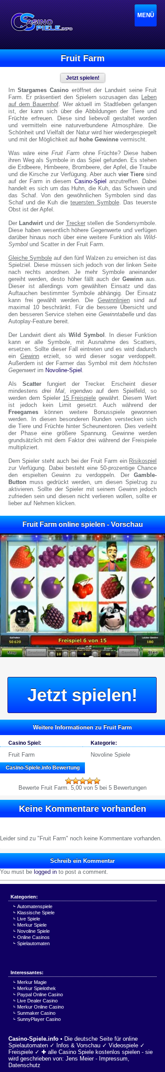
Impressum (113, 1058)
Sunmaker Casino (36, 1013)
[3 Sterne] (82, 780)
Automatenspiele (34, 906)
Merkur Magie (32, 982)
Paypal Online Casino (40, 994)
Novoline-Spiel (63, 370)
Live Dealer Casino (37, 1000)
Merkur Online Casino (40, 1006)
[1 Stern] (68, 780)
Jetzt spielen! (82, 695)
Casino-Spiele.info (33, 1038)
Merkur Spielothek (36, 988)
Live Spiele (28, 918)
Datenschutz (24, 1065)
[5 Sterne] (96, 780)
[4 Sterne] (89, 780)
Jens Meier (80, 1058)
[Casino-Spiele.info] (41, 22)
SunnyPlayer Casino (39, 1019)
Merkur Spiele (32, 925)
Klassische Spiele (36, 912)
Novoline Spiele (110, 754)
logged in (45, 872)
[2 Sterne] (75, 780)
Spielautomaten (33, 943)
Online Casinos (33, 937)
